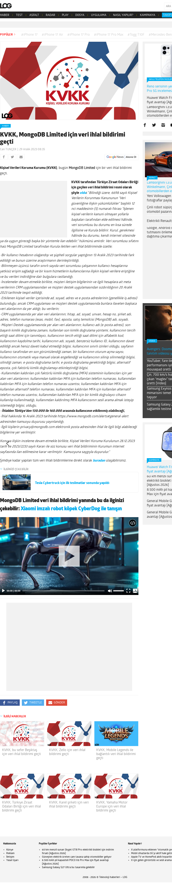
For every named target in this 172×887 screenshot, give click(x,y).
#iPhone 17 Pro (78, 35)
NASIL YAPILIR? (123, 15)
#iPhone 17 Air (52, 35)
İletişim (10, 857)
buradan (99, 460)
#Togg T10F (136, 35)
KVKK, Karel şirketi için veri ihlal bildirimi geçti (69, 804)
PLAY (65, 15)
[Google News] (121, 157)
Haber (5, 126)
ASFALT (34, 15)
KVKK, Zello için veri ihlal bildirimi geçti (67, 752)
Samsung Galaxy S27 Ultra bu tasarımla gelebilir (68, 867)
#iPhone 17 (29, 35)
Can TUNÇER (8, 149)
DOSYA (79, 15)
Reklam (10, 853)
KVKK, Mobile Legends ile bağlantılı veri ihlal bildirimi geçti (116, 754)
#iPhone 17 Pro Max (108, 35)
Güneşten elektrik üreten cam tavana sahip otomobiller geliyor (77, 857)
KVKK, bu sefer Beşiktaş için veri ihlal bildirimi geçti (21, 752)
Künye (9, 850)
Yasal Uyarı (12, 860)
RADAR (50, 15)
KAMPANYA (147, 15)
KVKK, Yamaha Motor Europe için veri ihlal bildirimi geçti (112, 806)
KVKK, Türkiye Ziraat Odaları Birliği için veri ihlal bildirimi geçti (21, 806)
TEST (19, 15)
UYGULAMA (98, 15)
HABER (4, 15)
